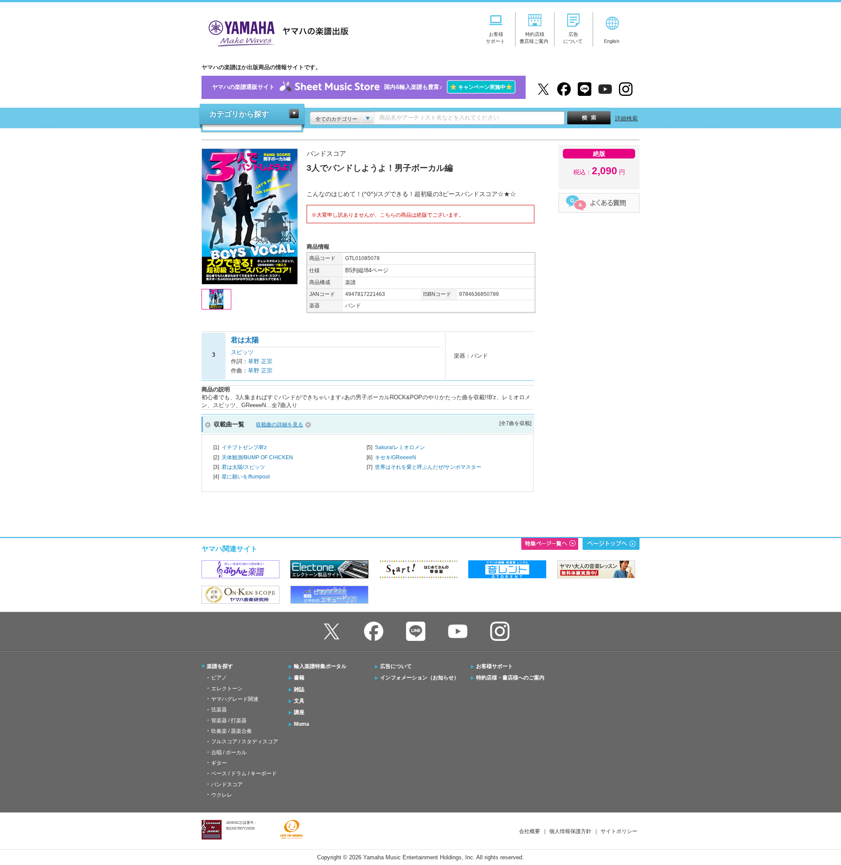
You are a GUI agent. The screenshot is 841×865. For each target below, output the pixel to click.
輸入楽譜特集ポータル (320, 666)
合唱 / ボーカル (229, 752)
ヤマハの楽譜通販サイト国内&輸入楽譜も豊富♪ (362, 87)
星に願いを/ (246, 477)
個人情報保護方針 (570, 831)
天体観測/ (257, 457)
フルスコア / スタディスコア (244, 741)
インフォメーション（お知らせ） (419, 678)
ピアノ (219, 678)
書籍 (299, 678)
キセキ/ (395, 457)
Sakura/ (400, 447)
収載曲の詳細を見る (279, 425)
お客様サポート (494, 666)
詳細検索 (626, 118)
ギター (219, 763)
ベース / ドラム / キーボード (244, 773)
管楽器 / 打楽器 (229, 720)
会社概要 (529, 831)
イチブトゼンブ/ (244, 447)
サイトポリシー (619, 831)
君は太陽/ (243, 467)
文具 (299, 701)
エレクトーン (227, 689)
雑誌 (299, 689)
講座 (299, 712)
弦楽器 (219, 710)
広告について (396, 666)
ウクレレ (221, 795)
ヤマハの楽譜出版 (275, 32)
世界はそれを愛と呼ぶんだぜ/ (428, 467)
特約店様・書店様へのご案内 (510, 678)
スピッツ (242, 352)
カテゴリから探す (239, 114)
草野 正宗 (260, 361)
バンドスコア (227, 784)
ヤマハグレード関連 (234, 699)
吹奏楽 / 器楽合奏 (231, 731)
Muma (301, 724)
